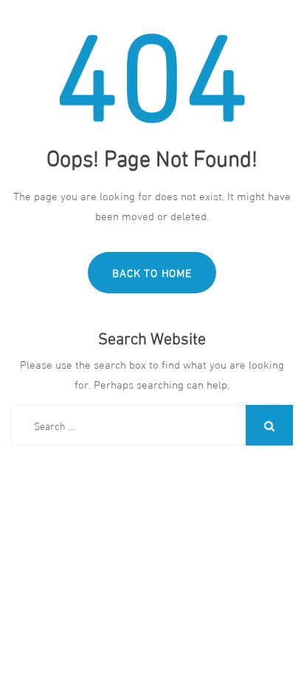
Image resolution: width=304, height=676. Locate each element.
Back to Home (151, 272)
